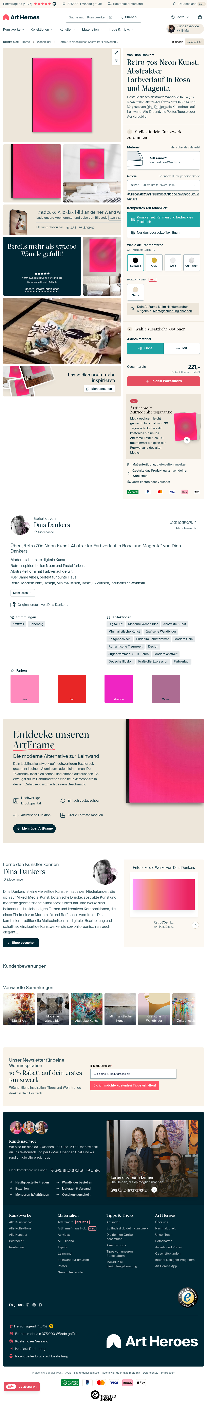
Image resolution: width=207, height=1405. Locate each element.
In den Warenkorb (166, 381)
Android (89, 227)
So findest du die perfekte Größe (179, 176)
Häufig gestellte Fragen (32, 1182)
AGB (68, 1372)
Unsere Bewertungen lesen (42, 289)
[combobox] (86, 17)
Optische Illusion (121, 661)
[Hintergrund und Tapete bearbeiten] (116, 60)
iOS (73, 227)
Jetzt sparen (22, 1386)
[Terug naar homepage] (21, 17)
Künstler (65, 29)
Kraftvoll (18, 624)
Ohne (148, 348)
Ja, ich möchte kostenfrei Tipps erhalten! (125, 1085)
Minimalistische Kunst (124, 632)
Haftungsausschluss (86, 1372)
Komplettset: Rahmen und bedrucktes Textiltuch (165, 219)
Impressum (168, 1372)
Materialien (90, 29)
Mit (184, 348)
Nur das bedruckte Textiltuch (158, 232)
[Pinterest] (34, 1305)
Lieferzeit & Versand (76, 1189)
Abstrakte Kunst (174, 624)
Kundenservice (188, 26)
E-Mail (185, 31)
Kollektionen (40, 29)
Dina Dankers (144, 55)
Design (153, 646)
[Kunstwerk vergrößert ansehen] (116, 52)
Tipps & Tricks (119, 29)
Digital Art (116, 624)
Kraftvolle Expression (153, 661)
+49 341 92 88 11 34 (69, 1170)
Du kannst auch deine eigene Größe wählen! (163, 196)
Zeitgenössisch (120, 639)
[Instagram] (27, 1305)
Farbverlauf (181, 661)
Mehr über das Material (185, 147)
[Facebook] (40, 1305)
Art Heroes (165, 1215)
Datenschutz (150, 1372)
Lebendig (36, 624)
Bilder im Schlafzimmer (152, 639)
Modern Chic (183, 639)
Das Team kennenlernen (130, 1190)
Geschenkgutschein (76, 1195)
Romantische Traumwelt (126, 646)
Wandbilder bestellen (77, 1182)
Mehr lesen (184, 528)
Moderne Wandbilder (143, 624)
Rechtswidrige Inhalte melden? (121, 1372)
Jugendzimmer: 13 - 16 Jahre (129, 654)
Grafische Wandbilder (161, 632)
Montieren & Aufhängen (32, 1195)
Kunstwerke (11, 29)
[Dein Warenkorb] (200, 17)
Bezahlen (22, 1189)
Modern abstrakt (165, 654)
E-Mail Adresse (101, 1065)
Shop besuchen (181, 522)
